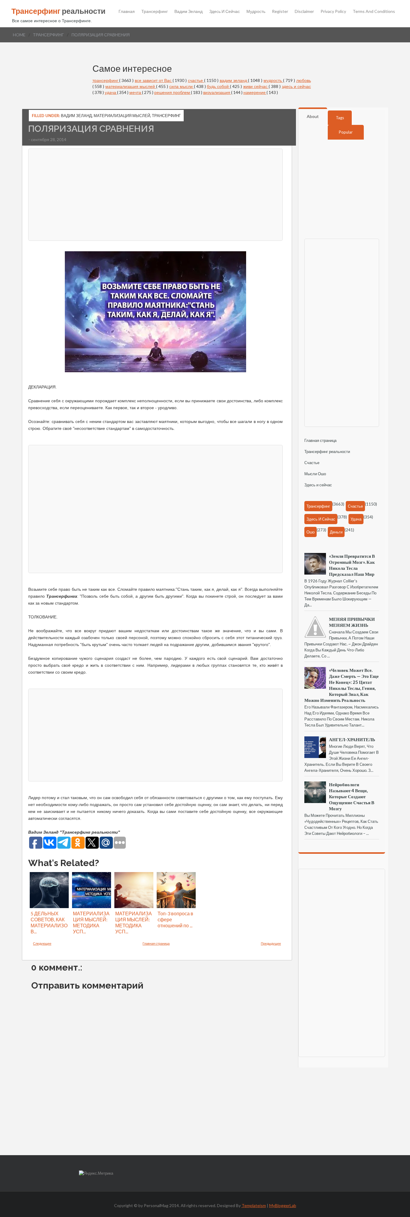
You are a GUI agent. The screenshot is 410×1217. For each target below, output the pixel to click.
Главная (127, 11)
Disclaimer (304, 11)
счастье (196, 80)
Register (280, 11)
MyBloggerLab (282, 1205)
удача (111, 92)
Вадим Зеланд (188, 11)
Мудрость (255, 11)
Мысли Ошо (315, 473)
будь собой (218, 86)
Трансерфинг (154, 11)
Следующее (42, 943)
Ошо (310, 532)
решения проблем (172, 92)
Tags (340, 117)
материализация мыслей (130, 86)
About (313, 116)
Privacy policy (333, 11)
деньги (336, 532)
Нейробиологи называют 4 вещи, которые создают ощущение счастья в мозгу (351, 796)
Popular (346, 132)
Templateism (254, 1205)
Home (19, 34)
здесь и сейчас (296, 86)
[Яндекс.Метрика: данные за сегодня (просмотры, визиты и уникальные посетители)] (96, 1173)
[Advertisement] (155, 194)
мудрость (273, 80)
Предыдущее (271, 943)
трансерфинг (48, 34)
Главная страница (156, 943)
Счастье (311, 462)
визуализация (217, 92)
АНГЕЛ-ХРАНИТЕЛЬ (352, 739)
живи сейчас (256, 86)
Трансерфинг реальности (327, 451)
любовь (303, 80)
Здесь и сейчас (224, 11)
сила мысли (181, 86)
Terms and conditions (374, 11)
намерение (255, 92)
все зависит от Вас (154, 80)
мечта (135, 92)
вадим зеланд (234, 80)
